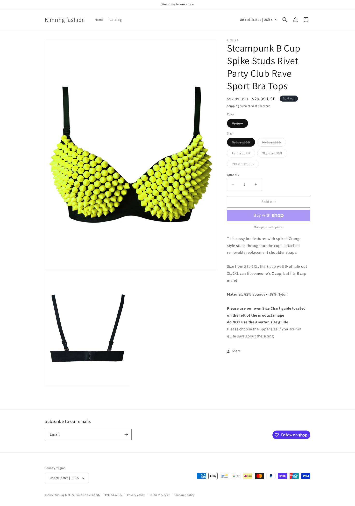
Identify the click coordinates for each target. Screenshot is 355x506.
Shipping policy (185, 495)
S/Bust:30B (243, 143)
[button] (284, 19)
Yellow (240, 124)
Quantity (233, 175)
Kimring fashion (65, 495)
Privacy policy (136, 495)
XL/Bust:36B (274, 154)
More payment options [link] (269, 227)
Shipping (233, 106)
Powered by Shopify (88, 495)
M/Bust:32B (274, 143)
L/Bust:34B (243, 154)
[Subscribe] (126, 434)
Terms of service (159, 495)
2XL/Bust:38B (245, 165)
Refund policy (113, 495)
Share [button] (236, 351)
